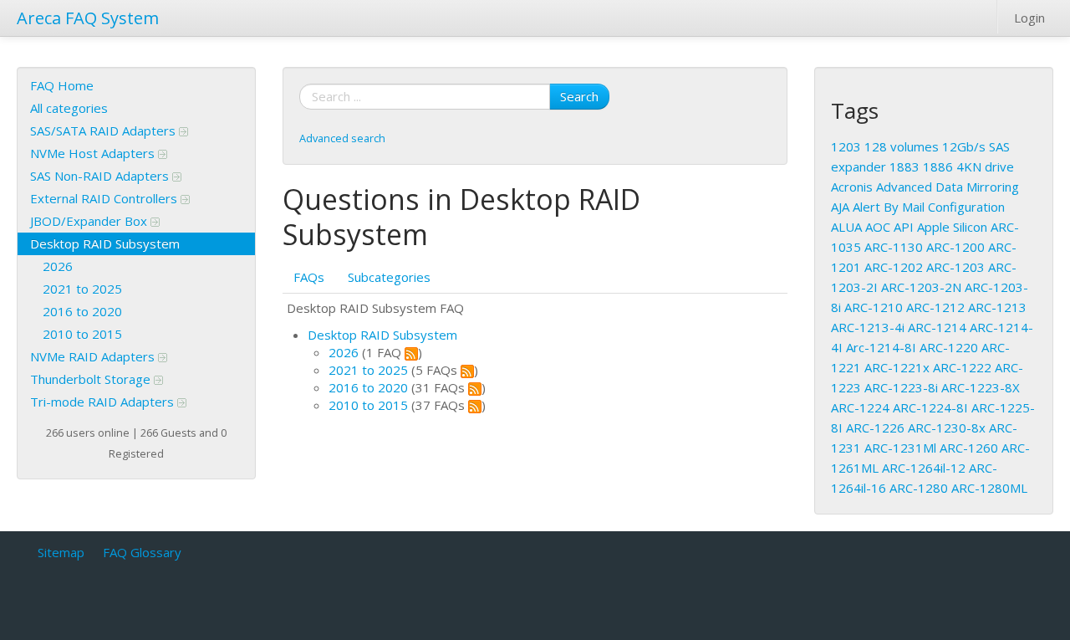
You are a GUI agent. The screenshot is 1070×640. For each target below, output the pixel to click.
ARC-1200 (955, 246)
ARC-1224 (860, 407)
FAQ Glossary (142, 552)
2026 (58, 266)
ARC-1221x (897, 367)
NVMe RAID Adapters (94, 356)
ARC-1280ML (989, 487)
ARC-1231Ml (900, 447)
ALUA (846, 226)
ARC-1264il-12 (924, 467)
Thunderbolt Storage (92, 379)
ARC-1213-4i (867, 327)
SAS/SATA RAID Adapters (104, 130)
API (904, 226)
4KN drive (985, 166)
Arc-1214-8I (881, 347)
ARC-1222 (962, 367)
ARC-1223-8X (980, 387)
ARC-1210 (873, 307)
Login (1029, 17)
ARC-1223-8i (901, 387)
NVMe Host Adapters (94, 153)
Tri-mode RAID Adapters (103, 401)
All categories (69, 108)
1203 (846, 146)
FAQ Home (62, 85)
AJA (840, 206)
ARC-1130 (893, 246)
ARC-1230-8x (947, 427)
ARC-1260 (969, 447)
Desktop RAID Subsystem (105, 243)
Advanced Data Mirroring (947, 186)
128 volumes (901, 146)
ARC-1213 (997, 307)
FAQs (308, 277)
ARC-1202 (893, 267)
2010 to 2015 (82, 333)
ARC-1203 (955, 267)
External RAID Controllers (105, 198)
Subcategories (389, 277)
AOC (877, 226)
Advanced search (342, 138)
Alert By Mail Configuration (929, 206)
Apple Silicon (952, 226)
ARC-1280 (918, 487)
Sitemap (61, 552)
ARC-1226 (875, 427)
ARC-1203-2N (921, 287)
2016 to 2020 (82, 311)
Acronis (852, 186)
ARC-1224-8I (930, 407)
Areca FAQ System (88, 18)
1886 (938, 166)
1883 (904, 166)
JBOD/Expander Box (90, 220)
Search (579, 96)
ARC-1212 (935, 307)
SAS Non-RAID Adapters (101, 175)
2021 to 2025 (82, 288)
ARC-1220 (949, 347)
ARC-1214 (937, 327)
